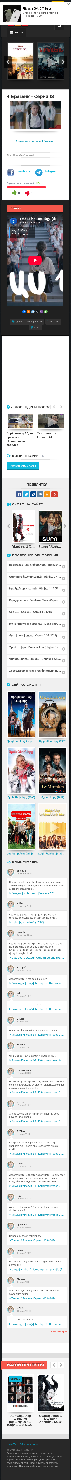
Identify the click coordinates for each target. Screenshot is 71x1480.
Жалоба (54, 321)
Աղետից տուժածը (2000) (27, 922)
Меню (19, 32)
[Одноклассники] (28, 311)
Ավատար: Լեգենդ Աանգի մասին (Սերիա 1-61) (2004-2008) (38, 957)
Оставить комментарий (23, 466)
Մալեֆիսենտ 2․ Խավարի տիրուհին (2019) (38, 1269)
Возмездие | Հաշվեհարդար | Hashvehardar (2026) (38, 983)
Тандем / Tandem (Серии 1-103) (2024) (33, 1240)
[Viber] (41, 311)
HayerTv (11, 1444)
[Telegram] (33, 311)
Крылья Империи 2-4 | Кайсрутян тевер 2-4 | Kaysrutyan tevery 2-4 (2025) (38, 1034)
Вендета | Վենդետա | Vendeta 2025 (33, 893)
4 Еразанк (47, 141)
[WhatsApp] (46, 311)
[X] (37, 311)
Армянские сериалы (28, 141)
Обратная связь (29, 1444)
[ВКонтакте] (24, 311)
